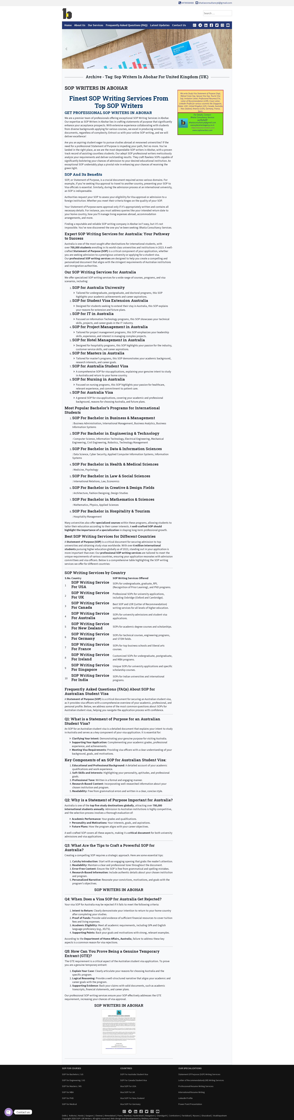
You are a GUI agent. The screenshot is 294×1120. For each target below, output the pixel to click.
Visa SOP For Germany (130, 1104)
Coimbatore (174, 1115)
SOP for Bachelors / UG (72, 1074)
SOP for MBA (68, 1092)
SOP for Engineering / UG (73, 1080)
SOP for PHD (68, 1098)
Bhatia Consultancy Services (155, 227)
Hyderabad (138, 1115)
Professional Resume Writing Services (195, 1086)
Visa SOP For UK (127, 1092)
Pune (119, 1115)
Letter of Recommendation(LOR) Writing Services (201, 1080)
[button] (66, 49)
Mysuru (196, 1115)
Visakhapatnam (220, 1115)
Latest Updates (160, 25)
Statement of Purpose (86, 180)
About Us (79, 25)
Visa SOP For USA (128, 1086)
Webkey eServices (150, 1118)
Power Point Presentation (190, 1104)
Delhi (64, 1115)
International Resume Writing (191, 1092)
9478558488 (187, 2)
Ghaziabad (206, 1115)
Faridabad (186, 1115)
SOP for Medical (69, 1104)
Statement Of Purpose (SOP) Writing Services (199, 1074)
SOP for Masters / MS (72, 1086)
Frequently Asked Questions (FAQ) (127, 25)
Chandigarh (162, 1115)
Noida (80, 1115)
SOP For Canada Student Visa (133, 1080)
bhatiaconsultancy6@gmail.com (215, 2)
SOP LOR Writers (84, 1118)
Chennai (98, 1115)
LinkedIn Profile (185, 1098)
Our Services (95, 25)
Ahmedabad (109, 1115)
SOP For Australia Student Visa (134, 1074)
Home (68, 25)
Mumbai (127, 1115)
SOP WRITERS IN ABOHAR (96, 88)
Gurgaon (89, 1115)
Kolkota (72, 1115)
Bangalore (150, 1115)
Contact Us (179, 25)
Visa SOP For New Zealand (132, 1098)
